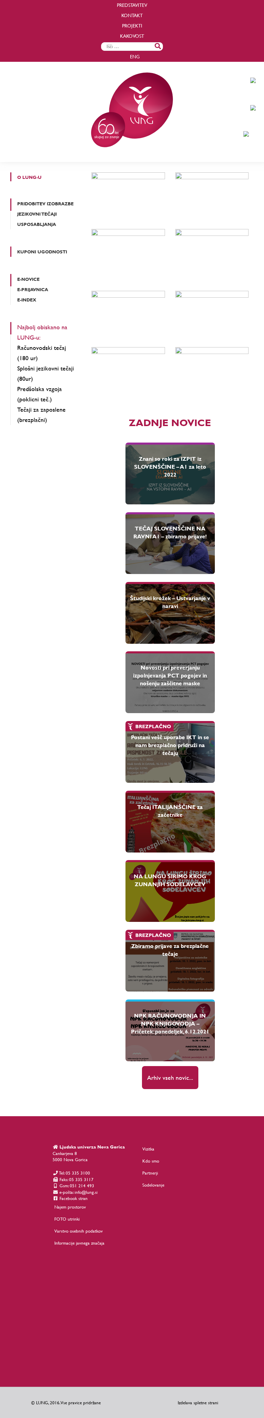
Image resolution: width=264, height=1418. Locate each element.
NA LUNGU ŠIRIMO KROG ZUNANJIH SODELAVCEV (170, 880)
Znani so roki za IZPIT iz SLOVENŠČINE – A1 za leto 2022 (170, 466)
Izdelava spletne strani (198, 1402)
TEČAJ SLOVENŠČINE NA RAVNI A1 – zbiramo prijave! (170, 532)
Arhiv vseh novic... (170, 1077)
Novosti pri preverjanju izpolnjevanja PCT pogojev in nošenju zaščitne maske (170, 675)
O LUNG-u (29, 177)
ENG (135, 56)
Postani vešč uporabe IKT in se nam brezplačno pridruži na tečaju (170, 745)
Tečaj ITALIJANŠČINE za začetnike (170, 811)
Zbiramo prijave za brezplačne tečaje (170, 950)
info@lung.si (86, 1192)
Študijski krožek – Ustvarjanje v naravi (170, 602)
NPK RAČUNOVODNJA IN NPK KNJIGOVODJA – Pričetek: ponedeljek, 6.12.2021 (170, 1023)
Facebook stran (73, 1198)
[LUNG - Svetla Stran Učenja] (132, 155)
